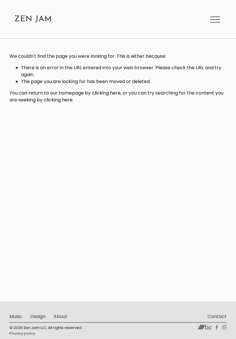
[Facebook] (216, 327)
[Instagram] (224, 327)
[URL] (205, 327)
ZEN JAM (33, 19)
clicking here (106, 93)
